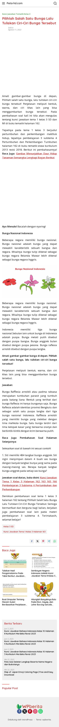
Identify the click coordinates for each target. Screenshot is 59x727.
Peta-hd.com (14, 3)
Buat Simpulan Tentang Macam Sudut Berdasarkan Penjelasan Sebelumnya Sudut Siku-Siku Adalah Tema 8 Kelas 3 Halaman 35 (14, 602)
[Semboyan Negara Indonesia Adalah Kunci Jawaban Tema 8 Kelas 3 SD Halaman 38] (44, 560)
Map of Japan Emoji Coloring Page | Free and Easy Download (28, 673)
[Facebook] (19, 711)
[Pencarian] (55, 3)
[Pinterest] (30, 711)
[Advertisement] (29, 61)
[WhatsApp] (40, 711)
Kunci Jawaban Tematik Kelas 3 (16, 14)
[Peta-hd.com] (29, 706)
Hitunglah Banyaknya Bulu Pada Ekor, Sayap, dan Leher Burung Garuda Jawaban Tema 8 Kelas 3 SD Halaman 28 (43, 602)
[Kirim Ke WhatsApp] (55, 541)
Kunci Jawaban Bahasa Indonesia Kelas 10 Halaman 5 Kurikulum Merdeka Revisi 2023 (29, 642)
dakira (10, 27)
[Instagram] (35, 711)
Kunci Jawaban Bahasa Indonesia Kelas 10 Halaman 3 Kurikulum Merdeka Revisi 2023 (29, 653)
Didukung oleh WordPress (20, 719)
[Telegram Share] (49, 541)
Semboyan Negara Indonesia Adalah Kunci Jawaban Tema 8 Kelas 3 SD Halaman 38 (43, 573)
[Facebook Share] (32, 541)
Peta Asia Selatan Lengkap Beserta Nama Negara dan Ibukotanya (28, 663)
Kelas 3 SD (9, 526)
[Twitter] (24, 711)
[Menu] (4, 3)
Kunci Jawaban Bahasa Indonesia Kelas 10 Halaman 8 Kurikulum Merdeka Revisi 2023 (29, 632)
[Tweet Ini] (37, 541)
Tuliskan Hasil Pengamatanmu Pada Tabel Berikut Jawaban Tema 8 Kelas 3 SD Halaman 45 (13, 573)
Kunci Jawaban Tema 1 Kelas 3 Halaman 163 (25, 531)
